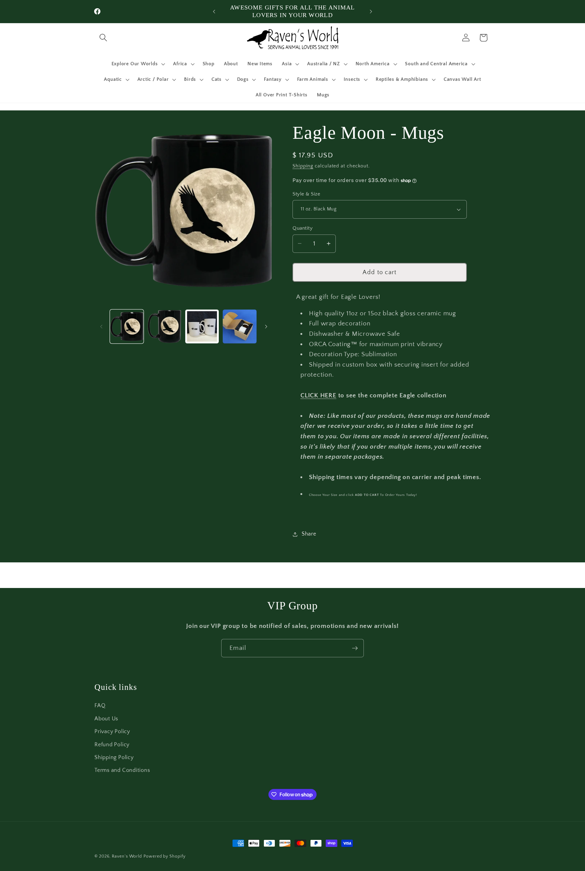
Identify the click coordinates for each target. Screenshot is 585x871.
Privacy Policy (112, 732)
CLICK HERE (318, 395)
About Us (106, 718)
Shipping (302, 166)
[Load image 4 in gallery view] (240, 326)
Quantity (302, 228)
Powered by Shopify (164, 856)
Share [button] (309, 534)
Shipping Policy (114, 757)
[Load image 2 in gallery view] (164, 326)
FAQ (99, 706)
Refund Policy (111, 744)
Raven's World (127, 856)
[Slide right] (266, 326)
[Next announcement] (371, 11)
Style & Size (306, 194)
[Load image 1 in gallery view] (127, 326)
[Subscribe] (354, 648)
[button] (103, 37)
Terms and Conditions (122, 770)
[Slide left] (101, 326)
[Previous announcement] (214, 11)
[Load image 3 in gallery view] (202, 326)
